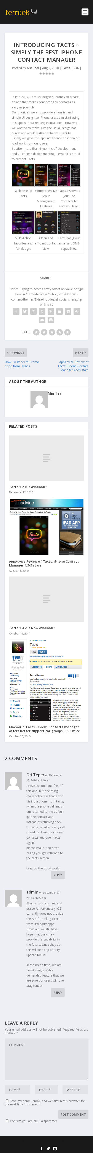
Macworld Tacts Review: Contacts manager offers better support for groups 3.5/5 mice (44, 729)
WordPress (75, 1141)
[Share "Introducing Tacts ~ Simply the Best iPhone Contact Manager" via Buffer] (68, 311)
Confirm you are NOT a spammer (33, 1121)
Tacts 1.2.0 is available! (28, 487)
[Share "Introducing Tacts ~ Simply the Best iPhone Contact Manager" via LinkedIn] (59, 311)
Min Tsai (33, 68)
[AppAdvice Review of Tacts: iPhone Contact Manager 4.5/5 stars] (46, 526)
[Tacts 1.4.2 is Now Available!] (46, 599)
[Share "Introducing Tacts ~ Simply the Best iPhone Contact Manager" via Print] (50, 320)
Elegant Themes (38, 1141)
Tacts (66, 68)
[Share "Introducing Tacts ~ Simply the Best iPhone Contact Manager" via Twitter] (25, 311)
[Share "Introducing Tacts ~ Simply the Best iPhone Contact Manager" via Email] (42, 320)
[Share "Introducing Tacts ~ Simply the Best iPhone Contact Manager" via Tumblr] (42, 311)
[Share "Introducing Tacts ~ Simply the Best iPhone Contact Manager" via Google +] (33, 311)
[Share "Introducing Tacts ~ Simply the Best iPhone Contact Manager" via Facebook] (16, 311)
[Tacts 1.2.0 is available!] (46, 458)
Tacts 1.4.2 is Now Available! (32, 628)
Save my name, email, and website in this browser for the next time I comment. (45, 1102)
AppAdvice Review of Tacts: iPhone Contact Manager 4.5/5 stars (44, 563)
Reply (57, 875)
